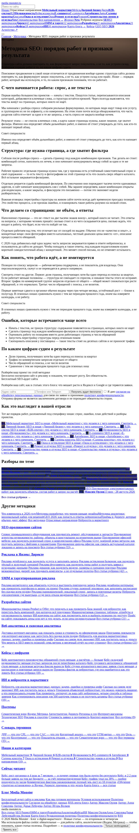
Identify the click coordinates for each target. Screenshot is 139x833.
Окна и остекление (38, 758)
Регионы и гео (88, 713)
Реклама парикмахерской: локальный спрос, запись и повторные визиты (76, 591)
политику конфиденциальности (104, 395)
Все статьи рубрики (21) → (113, 618)
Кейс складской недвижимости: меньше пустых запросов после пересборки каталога (62, 661)
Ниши (5, 10)
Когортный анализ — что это (78, 734)
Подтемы (8, 707)
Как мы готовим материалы (63, 799)
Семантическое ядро (14, 713)
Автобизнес (120, 755)
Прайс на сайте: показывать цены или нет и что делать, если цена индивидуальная (68, 617)
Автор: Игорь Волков (56, 805)
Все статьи (8, 812)
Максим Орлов (97, 812)
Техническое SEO (12, 717)
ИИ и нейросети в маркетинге (24, 680)
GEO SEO (104, 26)
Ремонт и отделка (63, 758)
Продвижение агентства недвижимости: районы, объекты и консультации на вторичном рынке (66, 536)
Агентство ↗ (9, 29)
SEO (18, 812)
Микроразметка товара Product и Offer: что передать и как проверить (44, 608)
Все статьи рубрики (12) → (91, 595)
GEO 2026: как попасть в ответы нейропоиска (72, 516)
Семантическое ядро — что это (98, 737)
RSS (120, 815)
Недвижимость (83, 755)
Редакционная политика (62, 815)
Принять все (9, 829)
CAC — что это (49, 734)
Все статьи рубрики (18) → (27, 672)
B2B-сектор (63, 755)
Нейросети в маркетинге (93, 520)
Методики (20, 36)
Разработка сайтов (16, 602)
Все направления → (51, 19)
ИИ (85, 812)
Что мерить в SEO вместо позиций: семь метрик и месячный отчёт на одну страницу (54, 642)
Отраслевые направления (61, 520)
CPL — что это (30, 734)
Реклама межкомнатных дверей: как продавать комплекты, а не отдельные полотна (64, 569)
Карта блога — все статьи (100, 785)
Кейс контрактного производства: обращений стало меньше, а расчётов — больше (52, 659)
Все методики (36, 520)
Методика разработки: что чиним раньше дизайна (67, 513)
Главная (6, 36)
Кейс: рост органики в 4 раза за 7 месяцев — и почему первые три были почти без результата (59, 775)
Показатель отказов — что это (59, 737)
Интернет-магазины (110, 713)
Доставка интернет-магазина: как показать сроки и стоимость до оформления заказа (53, 632)
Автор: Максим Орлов (103, 802)
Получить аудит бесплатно (86, 391)
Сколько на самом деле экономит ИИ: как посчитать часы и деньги (95, 639)
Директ (25, 812)
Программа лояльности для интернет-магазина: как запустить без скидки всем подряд (68, 634)
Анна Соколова (116, 812)
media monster (11, 3)
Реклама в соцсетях (36, 717)
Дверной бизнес (44, 755)
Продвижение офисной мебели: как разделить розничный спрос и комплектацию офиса (66, 539)
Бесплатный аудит (29, 29)
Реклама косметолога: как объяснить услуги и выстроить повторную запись (48, 585)
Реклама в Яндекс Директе (22, 554)
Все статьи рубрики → (16, 497)
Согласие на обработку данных (48, 802)
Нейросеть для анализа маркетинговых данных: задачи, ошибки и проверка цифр (51, 686)
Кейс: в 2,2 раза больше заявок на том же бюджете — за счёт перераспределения (68, 777)
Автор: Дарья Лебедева (28, 805)
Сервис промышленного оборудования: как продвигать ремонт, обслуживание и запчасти (57, 534)
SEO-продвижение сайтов (21, 527)
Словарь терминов (16, 727)
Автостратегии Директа (63, 713)
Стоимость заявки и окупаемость (69, 717)
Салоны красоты (12, 758)
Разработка (54, 812)
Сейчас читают (13, 768)
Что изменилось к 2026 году (18, 513)
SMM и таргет (39, 812)
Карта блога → (76, 26)
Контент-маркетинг (102, 717)
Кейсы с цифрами (15, 653)
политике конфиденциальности (82, 825)
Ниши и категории (16, 748)
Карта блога (38, 815)
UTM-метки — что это (111, 734)
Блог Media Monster (17, 792)
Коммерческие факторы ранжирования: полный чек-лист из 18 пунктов (71, 782)
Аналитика (68, 812)
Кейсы (90, 26)
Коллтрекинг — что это (25, 737)
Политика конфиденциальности (97, 815)
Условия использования (95, 799)
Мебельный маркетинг (16, 755)
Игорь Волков (21, 815)
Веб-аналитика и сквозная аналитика (31, 626)
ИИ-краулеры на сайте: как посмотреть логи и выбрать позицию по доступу (80, 615)
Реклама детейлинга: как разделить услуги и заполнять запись (39, 561)
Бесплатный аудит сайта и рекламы (23, 799)
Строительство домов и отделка (97, 758)
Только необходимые (117, 825)
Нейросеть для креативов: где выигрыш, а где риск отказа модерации (68, 593)
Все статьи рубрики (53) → (57, 547)
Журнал (72, 19)
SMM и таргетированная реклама (28, 578)
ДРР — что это (10, 734)
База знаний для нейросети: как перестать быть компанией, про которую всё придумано (63, 610)
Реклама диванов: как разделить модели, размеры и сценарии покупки (72, 567)
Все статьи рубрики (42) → (111, 571)
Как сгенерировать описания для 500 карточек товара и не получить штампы (60, 696)
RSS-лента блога (78, 802)
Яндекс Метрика (37, 713)
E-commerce (102, 755)
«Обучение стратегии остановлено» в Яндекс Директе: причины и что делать (65, 783)
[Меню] (2, 34)
